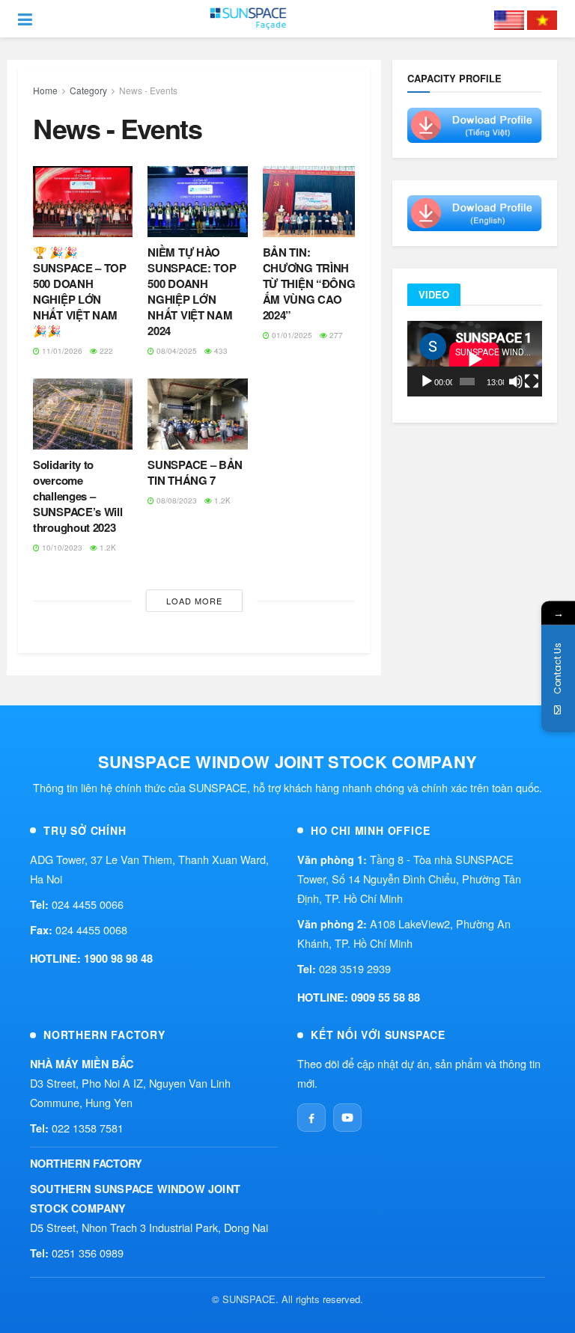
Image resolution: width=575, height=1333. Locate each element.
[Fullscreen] (531, 381)
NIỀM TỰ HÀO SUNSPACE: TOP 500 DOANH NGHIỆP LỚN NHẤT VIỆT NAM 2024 (191, 291)
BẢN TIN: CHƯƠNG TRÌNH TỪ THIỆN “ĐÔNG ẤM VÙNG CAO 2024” (309, 283)
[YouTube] (347, 1117)
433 (220, 351)
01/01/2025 (291, 335)
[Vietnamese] (542, 18)
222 (105, 351)
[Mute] (515, 381)
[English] (509, 18)
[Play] (426, 381)
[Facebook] (311, 1117)
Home (45, 90)
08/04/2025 (175, 351)
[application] (474, 358)
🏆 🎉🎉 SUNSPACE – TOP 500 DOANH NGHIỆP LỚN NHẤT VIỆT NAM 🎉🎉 (80, 291)
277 (335, 335)
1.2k (106, 547)
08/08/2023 (175, 500)
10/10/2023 (61, 547)
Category (88, 90)
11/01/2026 (61, 351)
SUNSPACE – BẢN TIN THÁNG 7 (195, 472)
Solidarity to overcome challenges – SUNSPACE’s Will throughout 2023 (78, 496)
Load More (194, 601)
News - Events (148, 90)
